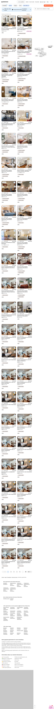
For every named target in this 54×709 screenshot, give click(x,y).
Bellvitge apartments (5, 611)
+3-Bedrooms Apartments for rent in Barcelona (13, 589)
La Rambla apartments (5, 614)
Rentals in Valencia (12, 628)
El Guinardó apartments (12, 608)
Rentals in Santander (5, 634)
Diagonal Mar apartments (12, 611)
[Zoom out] (35, 707)
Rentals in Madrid (5, 628)
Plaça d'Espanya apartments (26, 614)
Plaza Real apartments (26, 611)
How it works (31, 1)
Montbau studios (12, 599)
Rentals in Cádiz (20, 630)
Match (27, 1)
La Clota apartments (12, 618)
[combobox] (43, 8)
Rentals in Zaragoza (5, 631)
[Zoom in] (35, 706)
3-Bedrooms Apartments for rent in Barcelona (6, 589)
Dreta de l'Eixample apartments (19, 614)
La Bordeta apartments (26, 608)
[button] (48, 2)
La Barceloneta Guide (20, 608)
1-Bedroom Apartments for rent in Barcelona (20, 585)
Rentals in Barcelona (5, 584)
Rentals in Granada (19, 628)
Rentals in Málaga (12, 631)
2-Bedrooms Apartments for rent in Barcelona (27, 585)
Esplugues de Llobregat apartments (19, 618)
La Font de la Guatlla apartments (12, 614)
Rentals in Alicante (25, 628)
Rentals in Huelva (12, 634)
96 (25, 571)
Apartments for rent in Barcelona (13, 584)
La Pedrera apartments (19, 611)
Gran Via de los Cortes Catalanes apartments (6, 619)
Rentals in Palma (19, 634)
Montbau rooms (6, 598)
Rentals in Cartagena (26, 634)
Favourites (37, 1)
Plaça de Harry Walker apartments (6, 608)
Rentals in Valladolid (26, 631)
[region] (43, 358)
